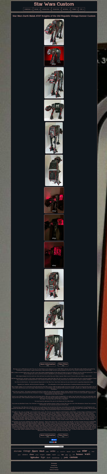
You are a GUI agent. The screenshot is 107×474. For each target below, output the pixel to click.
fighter (19, 454)
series (52, 451)
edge (89, 451)
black (41, 451)
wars (87, 453)
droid (93, 451)
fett (61, 457)
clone (31, 454)
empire (54, 454)
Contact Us (54, 465)
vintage (26, 450)
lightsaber (35, 457)
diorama (18, 451)
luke (62, 454)
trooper (42, 454)
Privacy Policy (54, 467)
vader (47, 451)
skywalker (62, 451)
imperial (68, 451)
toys (58, 451)
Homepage (54, 463)
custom (74, 457)
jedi (66, 458)
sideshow (25, 454)
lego (43, 457)
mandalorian (55, 457)
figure (35, 451)
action (36, 454)
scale (79, 451)
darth (48, 457)
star (84, 450)
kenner (79, 454)
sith (74, 454)
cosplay (48, 454)
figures (73, 451)
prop (66, 454)
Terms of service (54, 469)
